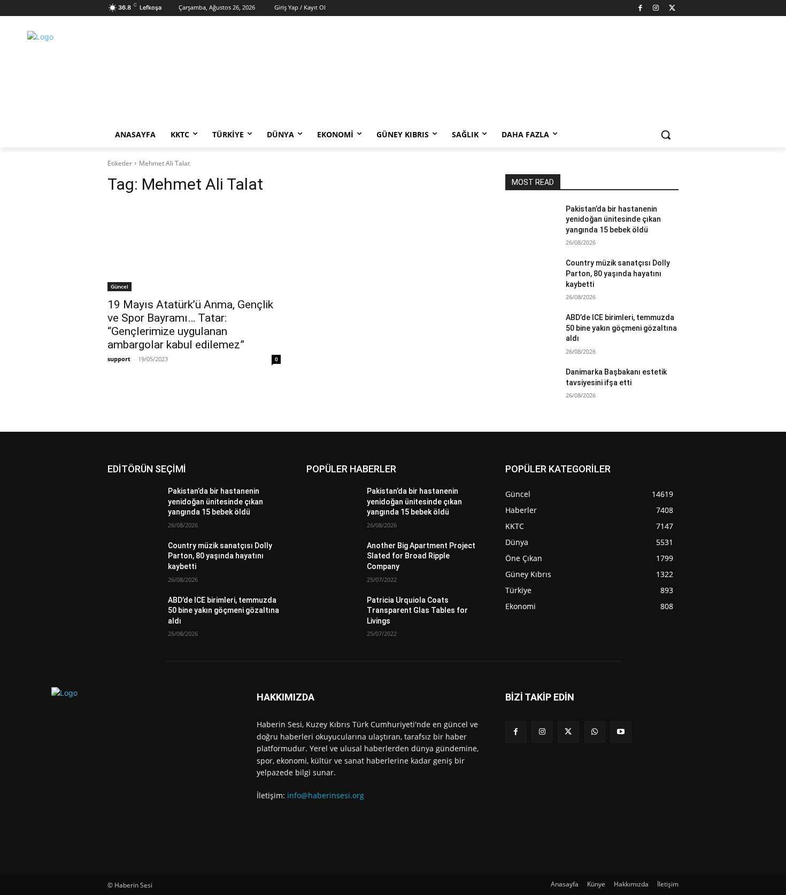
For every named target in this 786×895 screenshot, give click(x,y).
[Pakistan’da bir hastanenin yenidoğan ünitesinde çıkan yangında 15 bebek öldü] (531, 222)
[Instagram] (656, 8)
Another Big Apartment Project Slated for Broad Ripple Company (421, 556)
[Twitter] (672, 8)
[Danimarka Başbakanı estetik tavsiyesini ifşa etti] (531, 385)
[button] (666, 134)
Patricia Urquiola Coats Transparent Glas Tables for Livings (417, 610)
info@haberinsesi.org (325, 795)
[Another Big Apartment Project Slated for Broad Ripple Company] (332, 559)
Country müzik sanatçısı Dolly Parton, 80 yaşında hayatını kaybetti (618, 273)
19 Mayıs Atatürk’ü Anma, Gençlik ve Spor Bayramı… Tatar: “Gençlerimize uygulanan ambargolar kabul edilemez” (190, 324)
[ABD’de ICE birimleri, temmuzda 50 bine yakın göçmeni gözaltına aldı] (531, 331)
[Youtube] (621, 731)
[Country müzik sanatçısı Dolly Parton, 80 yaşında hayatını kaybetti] (531, 276)
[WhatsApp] (594, 731)
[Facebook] (640, 8)
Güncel (119, 286)
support (118, 359)
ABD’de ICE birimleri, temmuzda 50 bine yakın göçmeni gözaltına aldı (621, 328)
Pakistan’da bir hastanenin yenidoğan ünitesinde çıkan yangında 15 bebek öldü (613, 219)
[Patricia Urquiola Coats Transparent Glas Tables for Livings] (332, 613)
